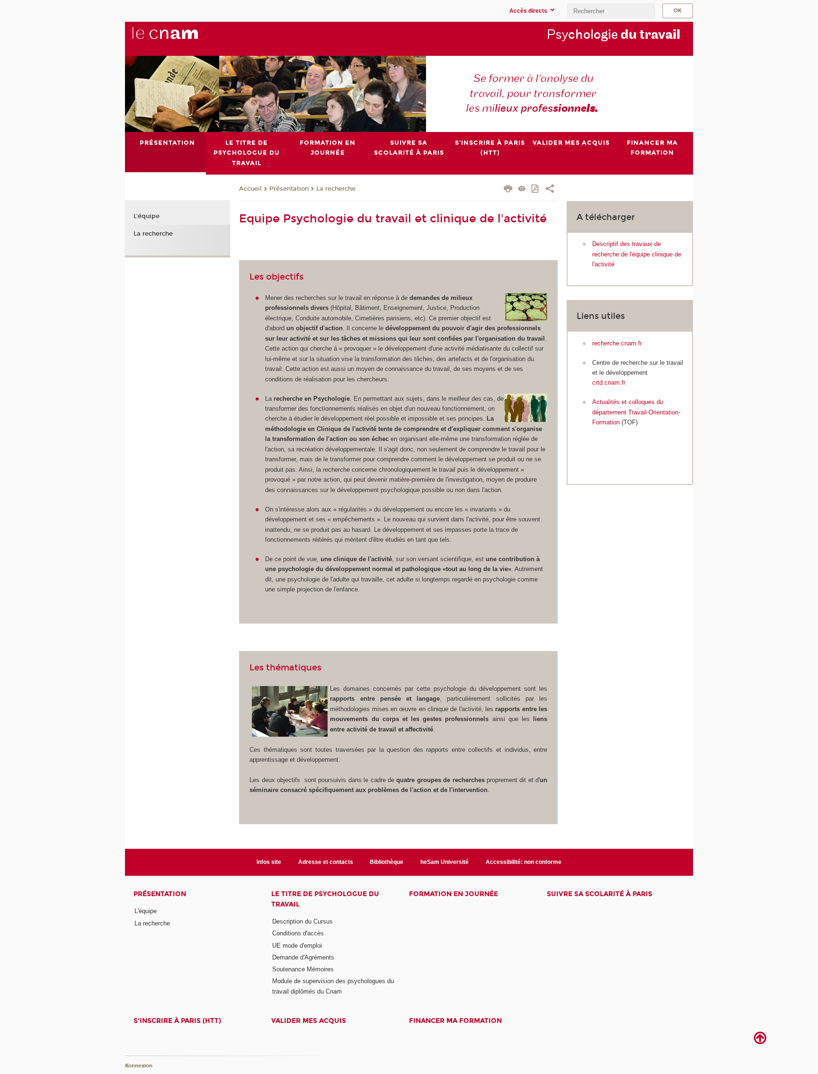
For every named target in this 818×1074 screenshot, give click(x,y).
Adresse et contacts (325, 862)
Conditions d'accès (298, 933)
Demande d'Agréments (303, 957)
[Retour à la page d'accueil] (181, 38)
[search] (611, 11)
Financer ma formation (455, 1021)
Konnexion (138, 1066)
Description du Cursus (302, 921)
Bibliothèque (386, 862)
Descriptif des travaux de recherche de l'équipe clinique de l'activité (636, 254)
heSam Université (444, 862)
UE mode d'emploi (297, 945)
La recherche (336, 189)
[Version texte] (522, 189)
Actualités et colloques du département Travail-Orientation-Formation (636, 412)
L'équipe (146, 216)
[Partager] (550, 189)
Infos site (269, 862)
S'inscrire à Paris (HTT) (177, 1021)
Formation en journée (453, 894)
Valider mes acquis (308, 1021)
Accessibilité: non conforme (523, 862)
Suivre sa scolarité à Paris (599, 894)
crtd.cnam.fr (608, 382)
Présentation (289, 189)
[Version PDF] (536, 189)
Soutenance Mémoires (303, 969)
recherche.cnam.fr (617, 343)
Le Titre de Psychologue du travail (325, 899)
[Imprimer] (508, 189)
